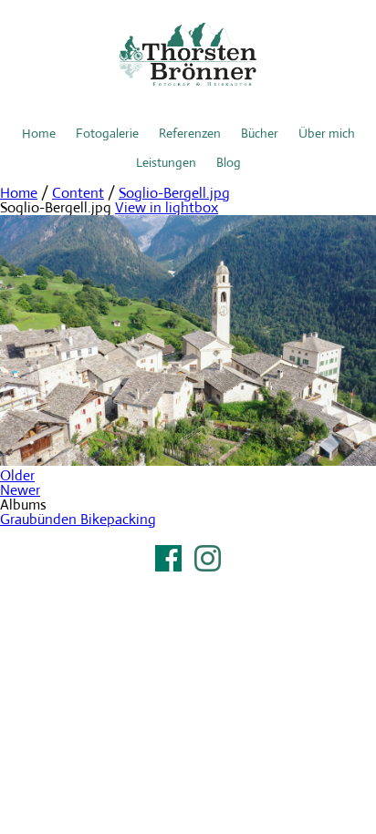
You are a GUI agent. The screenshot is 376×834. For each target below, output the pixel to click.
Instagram (207, 558)
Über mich (326, 133)
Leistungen (166, 162)
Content (78, 192)
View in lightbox (166, 207)
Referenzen (190, 133)
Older (17, 475)
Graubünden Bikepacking (78, 519)
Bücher (259, 133)
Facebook (168, 558)
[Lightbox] (188, 460)
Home (39, 133)
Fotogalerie (107, 133)
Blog (228, 162)
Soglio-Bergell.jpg (174, 192)
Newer (20, 489)
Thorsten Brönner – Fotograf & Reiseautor (188, 54)
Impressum (188, 581)
